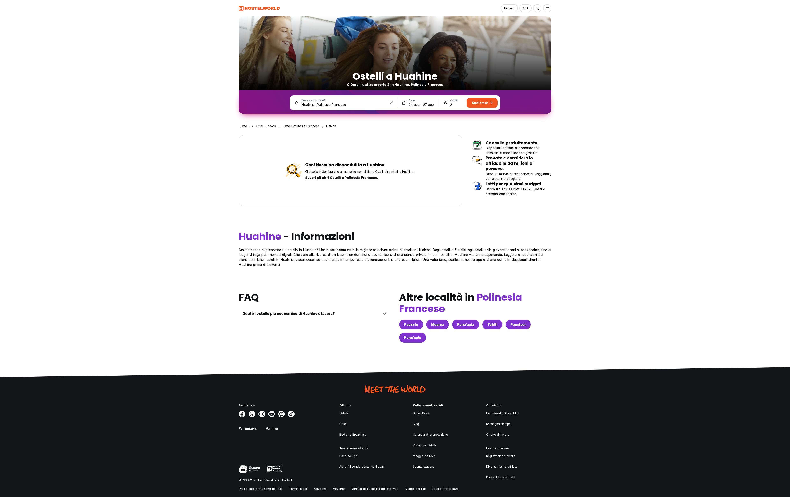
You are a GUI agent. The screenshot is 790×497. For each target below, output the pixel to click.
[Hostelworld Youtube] (271, 414)
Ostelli (343, 413)
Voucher (339, 488)
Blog (416, 424)
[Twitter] (252, 414)
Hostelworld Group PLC (502, 413)
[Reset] (391, 103)
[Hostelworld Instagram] (261, 414)
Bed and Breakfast (352, 434)
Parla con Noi (348, 456)
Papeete (411, 324)
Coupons (320, 488)
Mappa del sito (415, 488)
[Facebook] (242, 414)
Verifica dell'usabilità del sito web (374, 488)
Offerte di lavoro (497, 434)
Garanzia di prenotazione (430, 434)
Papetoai (518, 324)
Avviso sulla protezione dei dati (260, 488)
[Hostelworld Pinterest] (281, 414)
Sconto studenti (424, 466)
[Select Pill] (537, 8)
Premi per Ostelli (424, 445)
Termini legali (298, 488)
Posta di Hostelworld (500, 477)
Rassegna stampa (498, 424)
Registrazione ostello (500, 456)
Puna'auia (465, 324)
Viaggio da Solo (424, 456)
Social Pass (421, 413)
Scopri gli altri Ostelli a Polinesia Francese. (341, 178)
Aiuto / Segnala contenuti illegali (361, 466)
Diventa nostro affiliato (501, 466)
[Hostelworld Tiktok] (291, 414)
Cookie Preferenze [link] (445, 488)
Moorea (437, 324)
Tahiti (492, 324)
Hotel (343, 424)
